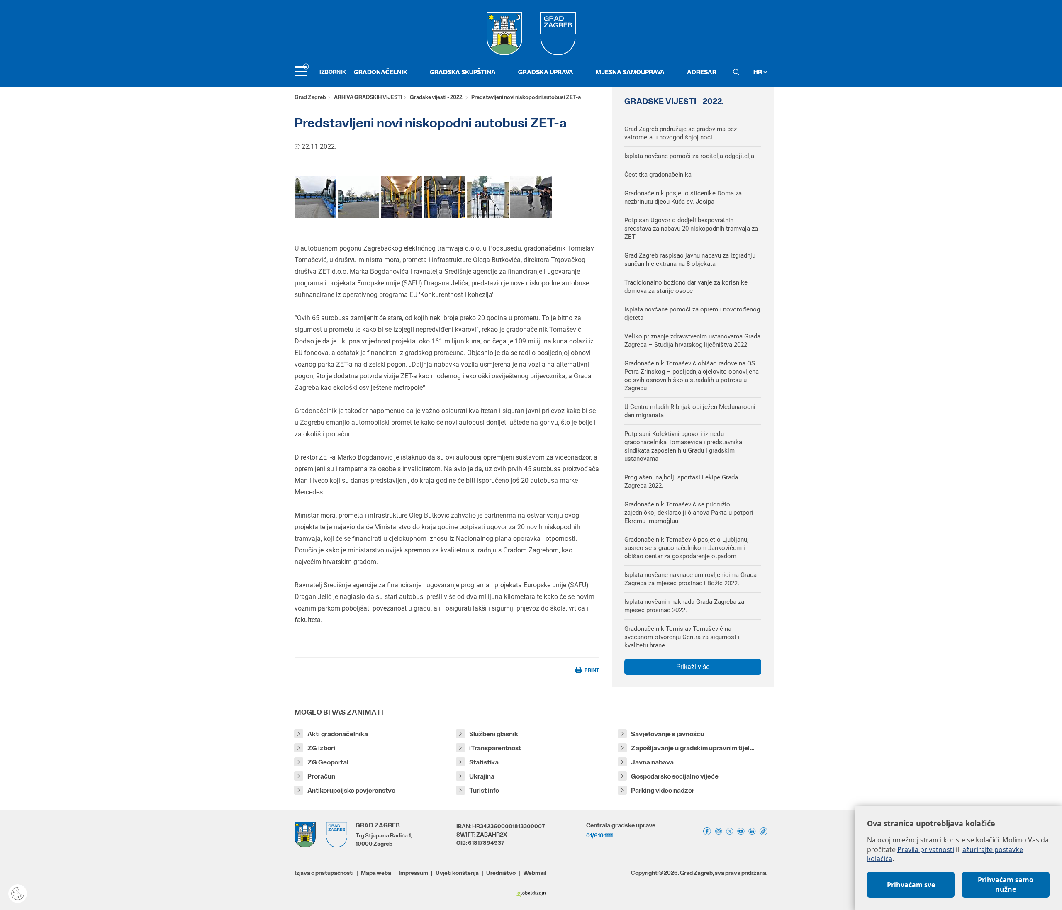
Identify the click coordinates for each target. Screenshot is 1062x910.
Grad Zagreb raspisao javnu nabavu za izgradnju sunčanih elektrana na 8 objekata (689, 260)
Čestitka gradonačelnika (658, 174)
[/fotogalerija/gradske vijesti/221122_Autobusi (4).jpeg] (358, 197)
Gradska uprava (545, 71)
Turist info (484, 790)
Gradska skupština (463, 71)
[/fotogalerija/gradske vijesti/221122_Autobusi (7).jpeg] (444, 197)
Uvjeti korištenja (457, 872)
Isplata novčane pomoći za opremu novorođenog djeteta (692, 313)
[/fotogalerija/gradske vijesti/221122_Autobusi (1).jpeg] (315, 197)
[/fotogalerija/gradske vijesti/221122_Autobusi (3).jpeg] (488, 197)
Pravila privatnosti (925, 849)
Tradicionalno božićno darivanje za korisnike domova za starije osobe (686, 286)
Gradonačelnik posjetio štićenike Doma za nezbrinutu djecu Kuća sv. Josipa (683, 197)
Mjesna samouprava (630, 71)
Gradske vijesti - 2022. (436, 97)
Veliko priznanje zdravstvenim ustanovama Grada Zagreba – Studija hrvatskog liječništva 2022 (692, 340)
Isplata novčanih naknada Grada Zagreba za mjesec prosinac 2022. (684, 606)
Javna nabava (652, 762)
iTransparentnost (495, 748)
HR (758, 71)
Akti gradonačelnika (337, 733)
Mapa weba (376, 872)
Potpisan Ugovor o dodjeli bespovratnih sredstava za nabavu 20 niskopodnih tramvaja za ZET (691, 229)
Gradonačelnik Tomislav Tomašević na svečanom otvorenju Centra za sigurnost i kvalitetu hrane (682, 637)
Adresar (701, 71)
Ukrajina (481, 776)
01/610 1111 (599, 835)
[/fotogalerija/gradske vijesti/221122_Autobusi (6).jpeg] (531, 197)
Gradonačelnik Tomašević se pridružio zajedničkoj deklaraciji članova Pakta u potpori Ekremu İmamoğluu (688, 513)
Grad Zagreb (310, 97)
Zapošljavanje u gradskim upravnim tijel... (693, 748)
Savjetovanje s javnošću (667, 733)
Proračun (321, 776)
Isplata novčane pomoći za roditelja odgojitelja (689, 156)
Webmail (534, 872)
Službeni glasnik (493, 733)
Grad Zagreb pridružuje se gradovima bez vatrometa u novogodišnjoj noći (680, 133)
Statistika (484, 762)
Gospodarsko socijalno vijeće (675, 776)
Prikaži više (692, 667)
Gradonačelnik (380, 71)
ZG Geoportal (327, 762)
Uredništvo (501, 872)
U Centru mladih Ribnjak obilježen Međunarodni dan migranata (689, 411)
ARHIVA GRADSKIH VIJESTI (368, 97)
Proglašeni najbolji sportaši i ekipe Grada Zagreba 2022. (681, 481)
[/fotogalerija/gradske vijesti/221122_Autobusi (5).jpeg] (401, 197)
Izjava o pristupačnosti (324, 872)
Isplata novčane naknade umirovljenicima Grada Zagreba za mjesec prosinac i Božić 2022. (690, 579)
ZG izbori (321, 748)
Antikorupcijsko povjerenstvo (351, 790)
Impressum (413, 872)
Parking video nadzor (662, 790)
